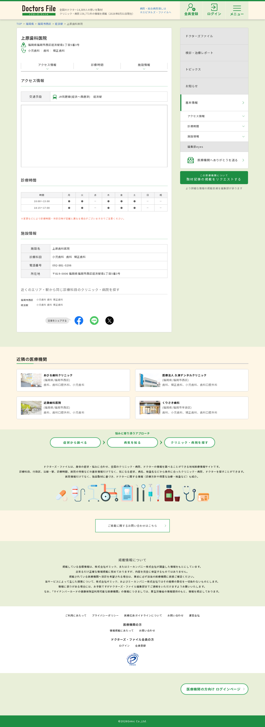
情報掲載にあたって (122, 630)
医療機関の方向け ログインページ (214, 688)
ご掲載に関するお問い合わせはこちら (132, 526)
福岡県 (30, 23)
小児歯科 (41, 299)
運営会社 (194, 615)
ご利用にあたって (76, 615)
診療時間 (97, 65)
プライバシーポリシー (105, 615)
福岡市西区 (44, 23)
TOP (19, 23)
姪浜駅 (59, 23)
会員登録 (140, 645)
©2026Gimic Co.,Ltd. (132, 721)
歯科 (49, 299)
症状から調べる (75, 442)
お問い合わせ (175, 615)
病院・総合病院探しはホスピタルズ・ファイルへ (156, 10)
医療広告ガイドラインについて (143, 615)
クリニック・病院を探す (189, 442)
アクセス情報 (47, 65)
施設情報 (144, 65)
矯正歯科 (58, 299)
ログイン (124, 645)
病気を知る (132, 442)
